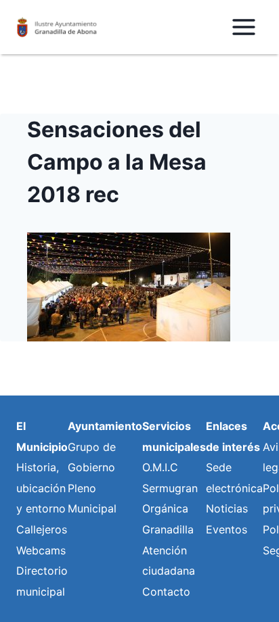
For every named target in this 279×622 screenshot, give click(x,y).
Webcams (41, 550)
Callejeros (41, 529)
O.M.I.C (160, 467)
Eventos (226, 529)
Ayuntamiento (105, 426)
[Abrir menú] (243, 26)
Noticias (227, 508)
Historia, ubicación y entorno (41, 487)
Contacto (166, 591)
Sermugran (170, 488)
